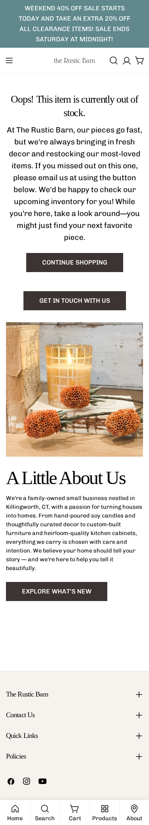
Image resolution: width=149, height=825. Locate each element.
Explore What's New (56, 591)
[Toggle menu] (9, 60)
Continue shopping (74, 262)
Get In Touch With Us (74, 300)
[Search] (114, 60)
